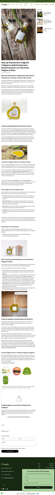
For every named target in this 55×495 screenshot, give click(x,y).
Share (4, 425)
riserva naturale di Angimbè (23, 328)
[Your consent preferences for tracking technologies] (53, 493)
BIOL (31, 359)
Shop (39, 465)
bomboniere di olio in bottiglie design (22, 342)
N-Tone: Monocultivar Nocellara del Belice (10, 235)
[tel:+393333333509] (5, 488)
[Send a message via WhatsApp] (2, 493)
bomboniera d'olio (28, 218)
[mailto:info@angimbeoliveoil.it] (7, 488)
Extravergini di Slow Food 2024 (8, 363)
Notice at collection (21, 493)
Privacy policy (51, 463)
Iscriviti (38, 487)
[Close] (53, 470)
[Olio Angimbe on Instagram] (1, 488)
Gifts (39, 467)
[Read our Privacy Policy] (52, 484)
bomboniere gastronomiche (14, 85)
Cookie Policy (51, 465)
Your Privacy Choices (31, 493)
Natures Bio (4, 234)
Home (39, 463)
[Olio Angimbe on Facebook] (3, 488)
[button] (47, 4)
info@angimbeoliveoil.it (9, 477)
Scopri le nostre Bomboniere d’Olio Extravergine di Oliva (19, 417)
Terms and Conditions (50, 467)
